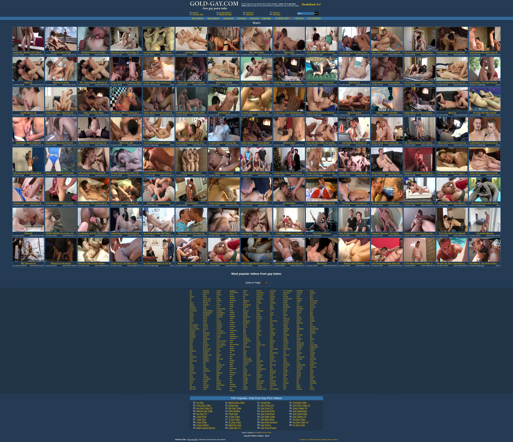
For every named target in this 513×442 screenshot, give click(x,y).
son (298, 305)
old (271, 319)
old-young (273, 321)
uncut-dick (313, 345)
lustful (258, 355)
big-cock (193, 389)
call (204, 365)
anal (191, 313)
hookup (246, 363)
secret (285, 347)
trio (311, 335)
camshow (206, 371)
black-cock (207, 299)
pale (271, 339)
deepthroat (220, 365)
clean (218, 293)
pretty (285, 295)
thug (311, 309)
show (285, 369)
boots (205, 319)
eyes (231, 340)
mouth (272, 293)
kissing (259, 317)
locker (258, 343)
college (219, 311)
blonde (205, 303)
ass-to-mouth (194, 329)
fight (231, 364)
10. (204, 428)
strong (299, 349)
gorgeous (246, 321)
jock (257, 309)
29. (264, 425)
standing (300, 323)
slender (286, 383)
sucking (299, 359)
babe (191, 339)
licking (258, 335)
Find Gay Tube (266, 433)
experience (234, 336)
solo (298, 303)
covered (219, 325)
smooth (299, 293)
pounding (273, 385)
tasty (298, 385)
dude (232, 306)
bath (191, 359)
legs (258, 333)
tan (298, 383)
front (244, 293)
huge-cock (247, 375)
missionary (260, 381)
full (244, 297)
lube (258, 351)
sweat (299, 373)
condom (219, 317)
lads (258, 323)
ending (232, 322)
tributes (312, 331)
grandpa (246, 323)
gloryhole (246, 317)
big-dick (206, 291)
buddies (206, 357)
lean (258, 329)
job (257, 307)
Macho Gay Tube (225, 14)
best (191, 383)
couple (218, 323)
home (245, 357)
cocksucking (220, 309)
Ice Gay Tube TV (225, 13)
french (232, 390)
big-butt (192, 387)
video (312, 351)
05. (200, 414)
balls (191, 349)
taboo (299, 377)
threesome (314, 301)
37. (297, 419)
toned (312, 319)
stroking (299, 347)
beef (191, 377)
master (258, 367)
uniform (312, 349)
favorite (232, 354)
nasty (272, 301)
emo (231, 320)
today (312, 317)
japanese (259, 299)
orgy (271, 331)
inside (245, 389)
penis (272, 355)
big (191, 385)
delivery (219, 367)
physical (273, 361)
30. (266, 428)
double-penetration (234, 291)
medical (259, 375)
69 (191, 293)
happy (245, 343)
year (311, 387)
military (259, 377)
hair (244, 333)
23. (265, 408)
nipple (272, 309)
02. (202, 405)
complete (219, 315)
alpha (192, 305)
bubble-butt (207, 355)
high (244, 353)
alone (192, 303)
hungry (245, 379)
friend (245, 291)
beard (192, 369)
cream (218, 329)
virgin (312, 355)
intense (259, 291)
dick (217, 371)
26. (266, 417)
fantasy (232, 350)
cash (205, 375)
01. (198, 403)
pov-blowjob (274, 389)
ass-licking (193, 327)
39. (297, 425)
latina (258, 325)
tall (298, 381)
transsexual (314, 329)
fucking (245, 295)
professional (287, 299)
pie (271, 363)
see (284, 351)
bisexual (206, 293)
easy (231, 310)
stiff (298, 333)
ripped (285, 331)
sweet (299, 375)
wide (311, 373)
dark (218, 357)
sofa (298, 297)
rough (285, 339)
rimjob (285, 327)
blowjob (206, 305)
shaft (285, 361)
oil (271, 317)
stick (298, 331)
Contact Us (303, 440)
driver (232, 302)
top (311, 323)
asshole (192, 331)
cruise (218, 335)
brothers (206, 345)
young (312, 389)
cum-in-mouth (221, 341)
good (245, 319)
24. (266, 411)
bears (192, 371)
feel (231, 356)
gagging (246, 301)
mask (258, 363)
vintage (312, 353)
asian (192, 321)
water (312, 365)
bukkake (206, 361)
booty (205, 321)
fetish (232, 362)
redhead (286, 319)
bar (191, 353)
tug (311, 337)
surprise (299, 367)
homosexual (247, 361)
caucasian (207, 379)
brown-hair (207, 349)
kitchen (259, 319)
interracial (260, 293)
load (258, 341)
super (299, 363)
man (258, 359)
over (271, 337)
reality (285, 315)
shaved (286, 363)
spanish (299, 307)
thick (311, 299)
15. (231, 414)
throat (312, 305)
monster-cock (261, 389)
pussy (285, 309)
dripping (233, 300)
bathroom (193, 361)
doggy (218, 383)
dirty (217, 379)
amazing (193, 309)
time (311, 315)
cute (217, 349)
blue (204, 307)
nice (271, 305)
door (218, 387)
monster (259, 387)
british (205, 343)
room (285, 337)
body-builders (208, 311)
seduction (286, 349)
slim (284, 385)
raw (284, 313)
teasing (312, 293)
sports (299, 317)
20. (233, 428)
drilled (232, 298)
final (231, 366)
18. (233, 422)
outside (272, 335)
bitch (205, 295)
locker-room (260, 345)
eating (232, 312)
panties (272, 341)
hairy (245, 335)
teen (311, 295)
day (217, 361)
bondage (206, 315)
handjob (246, 339)
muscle (272, 297)
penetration (274, 353)
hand (245, 337)
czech (218, 351)
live (257, 339)
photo (272, 359)
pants (272, 343)
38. (299, 422)
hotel (245, 369)
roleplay (286, 335)
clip (217, 297)
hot (244, 367)
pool (271, 375)
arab (191, 317)
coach (218, 305)
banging (193, 351)
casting (205, 377)
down (232, 294)
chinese (206, 385)
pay (271, 351)
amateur (193, 307)
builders (206, 359)
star (298, 325)
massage (259, 365)
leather (259, 331)
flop (231, 380)
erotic (232, 328)
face (231, 342)
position (273, 383)
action (192, 297)
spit (298, 315)
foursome (233, 386)
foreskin (233, 384)
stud (298, 351)
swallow (299, 369)
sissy (285, 373)
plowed (272, 373)
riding (285, 325)
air (191, 299)
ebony (232, 314)
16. (232, 417)
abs (191, 295)
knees (258, 321)
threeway (313, 303)
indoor (245, 387)
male (258, 357)
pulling (285, 305)
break (205, 337)
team (312, 291)
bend (191, 381)
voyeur (312, 357)
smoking (300, 291)
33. (298, 408)
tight (311, 313)
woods (312, 377)
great (245, 325)
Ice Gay (195, 13)
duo (231, 308)
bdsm (192, 365)
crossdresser (221, 333)
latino (258, 327)
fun (244, 299)
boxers (205, 329)
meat (258, 373)
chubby (205, 387)
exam (232, 332)
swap (298, 371)
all (190, 301)
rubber (285, 341)
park (271, 345)
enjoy (232, 324)
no (271, 311)
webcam (313, 367)
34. (298, 411)
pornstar (273, 381)
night (271, 307)
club (217, 303)
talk (298, 379)
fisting (232, 374)
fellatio (232, 360)
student (299, 353)
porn (271, 379)
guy (244, 329)
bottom (205, 325)
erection (233, 326)
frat (231, 388)
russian (286, 343)
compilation (220, 313)
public (285, 303)
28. (267, 422)
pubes (285, 301)
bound (205, 327)
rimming (286, 329)
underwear (314, 347)
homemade (247, 359)
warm (312, 361)
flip (231, 378)
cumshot (219, 347)
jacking (259, 297)
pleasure (273, 371)
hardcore (246, 347)
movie (272, 295)
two (311, 341)
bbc (191, 363)
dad (217, 353)
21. (263, 403)
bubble (205, 353)
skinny (285, 379)
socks (299, 295)
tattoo (299, 387)
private (285, 297)
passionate (274, 349)
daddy (218, 355)
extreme (233, 338)
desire (218, 369)
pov (271, 387)
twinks (312, 339)
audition (193, 335)
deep (218, 363)
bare (191, 355)
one (271, 323)
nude (272, 313)
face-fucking (234, 344)
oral (271, 327)
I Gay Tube (276, 14)
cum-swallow (221, 345)
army (191, 319)
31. (298, 403)
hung (245, 377)
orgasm (272, 329)
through (313, 307)
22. (265, 405)
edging (232, 316)
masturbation (261, 369)
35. (298, 414)
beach (192, 367)
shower (286, 371)
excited (232, 334)
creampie (219, 331)
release (286, 321)
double (218, 389)
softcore (299, 299)
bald (191, 347)
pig (271, 367)
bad (191, 343)
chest (205, 383)
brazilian (206, 335)
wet (311, 369)
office (272, 315)
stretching (300, 343)
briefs (205, 341)
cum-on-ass (220, 343)
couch (218, 321)
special (299, 311)
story (298, 337)
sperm (299, 313)
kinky (258, 315)
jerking (258, 303)
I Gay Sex (276, 13)
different (219, 373)
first (231, 370)
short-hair (286, 365)
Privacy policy (333, 440)
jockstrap (259, 311)
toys (311, 325)
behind (192, 379)
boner (205, 317)
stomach (300, 335)
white (312, 371)
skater (285, 375)
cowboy (219, 327)
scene (285, 345)
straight (299, 339)
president (286, 293)
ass (191, 323)
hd (244, 349)
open (272, 325)
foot (231, 382)
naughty (273, 303)
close (218, 299)
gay (244, 309)
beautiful (193, 373)
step (298, 327)
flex (231, 376)
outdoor (272, 333)
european (233, 330)
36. (297, 417)
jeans (258, 301)
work (311, 379)
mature (259, 371)
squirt (299, 321)
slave (285, 381)
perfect (272, 357)
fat (231, 352)
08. (200, 422)
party (271, 347)
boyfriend (206, 333)
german (246, 311)
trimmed (313, 333)
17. (232, 419)
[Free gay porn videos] (214, 6)
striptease (300, 345)
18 (191, 291)
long (258, 347)
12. (231, 405)
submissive (301, 357)
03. (202, 408)
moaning (259, 383)
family (232, 348)
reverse (286, 323)
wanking (313, 359)
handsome (247, 341)
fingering (233, 368)
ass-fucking (194, 325)
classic (218, 291)
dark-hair (219, 359)
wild (311, 375)
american (193, 311)
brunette (206, 351)
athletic (192, 333)
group (245, 327)
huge (245, 373)
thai (311, 297)
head (245, 351)
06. (200, 417)
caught (205, 381)
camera (206, 369)
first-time (233, 372)
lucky (258, 353)
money (258, 385)
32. (299, 405)
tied (311, 311)
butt (204, 363)
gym (244, 331)
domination (220, 385)
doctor (218, 381)
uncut (312, 343)
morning (273, 291)
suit (298, 361)
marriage (259, 361)
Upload (324, 440)
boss (205, 323)
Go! (316, 13)
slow (285, 387)
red (284, 317)
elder (232, 318)
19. (233, 425)
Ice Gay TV (250, 13)
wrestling (313, 383)
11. (235, 403)
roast (285, 333)
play (271, 369)
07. (199, 419)
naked (272, 299)
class (205, 389)
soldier (299, 301)
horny (245, 365)
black (205, 297)
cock (218, 307)
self (284, 353)
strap (298, 341)
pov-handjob (287, 291)
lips (257, 337)
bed (191, 375)
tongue (312, 321)
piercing (273, 365)
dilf (217, 377)
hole (244, 355)
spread (299, 319)
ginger (245, 313)
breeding (206, 339)
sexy (285, 359)
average (193, 337)
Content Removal (314, 440)
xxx (311, 385)
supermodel (301, 365)
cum (217, 339)
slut (284, 389)
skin (284, 377)
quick (285, 311)
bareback (193, 357)
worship (313, 381)
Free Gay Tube (198, 14)
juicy (258, 313)
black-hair (206, 301)
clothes (219, 301)
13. (233, 408)
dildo (218, 375)
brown (205, 347)
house (245, 371)
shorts (285, 367)
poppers (273, 377)
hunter (245, 383)
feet (231, 358)
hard (244, 345)
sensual (286, 355)
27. (265, 419)
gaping (245, 307)
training (312, 327)
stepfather (300, 329)
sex (284, 357)
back (191, 341)
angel (192, 315)
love (258, 349)
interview (259, 295)
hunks (245, 381)
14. (232, 411)
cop (217, 319)
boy (204, 331)
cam (204, 367)
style (298, 355)
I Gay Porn (249, 14)
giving (245, 315)
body (205, 309)
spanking (300, 309)
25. (266, 414)
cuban (218, 337)
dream (232, 296)
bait (191, 345)
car (204, 373)
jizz (257, 305)
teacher (299, 389)
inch (244, 385)
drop (231, 304)
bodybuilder (207, 313)
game (245, 303)
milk (257, 379)
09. (201, 425)
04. (203, 411)
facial (232, 346)
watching (313, 363)
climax (218, 295)
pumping (286, 307)
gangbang (247, 305)
